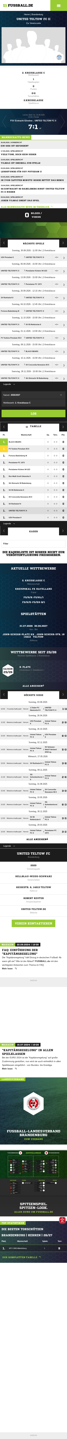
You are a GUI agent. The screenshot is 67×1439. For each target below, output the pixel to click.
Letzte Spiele (63, 242)
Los (33, 413)
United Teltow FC (33, 853)
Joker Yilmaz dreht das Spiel (20, 200)
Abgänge (4, 530)
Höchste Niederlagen (4, 694)
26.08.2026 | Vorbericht (11, 142)
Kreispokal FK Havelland (33, 589)
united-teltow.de (33, 909)
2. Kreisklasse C (33, 73)
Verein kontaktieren (33, 923)
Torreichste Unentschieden (63, 694)
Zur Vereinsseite (33, 23)
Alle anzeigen (32, 686)
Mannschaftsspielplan (4, 242)
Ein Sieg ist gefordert (15, 146)
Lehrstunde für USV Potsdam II (21, 172)
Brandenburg (37, 14)
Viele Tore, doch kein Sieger (18, 154)
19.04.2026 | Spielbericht (12, 185)
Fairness (4, 426)
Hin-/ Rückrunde (63, 426)
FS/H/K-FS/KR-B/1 (33, 602)
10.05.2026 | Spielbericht (12, 160)
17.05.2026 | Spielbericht (12, 151)
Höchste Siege (33, 695)
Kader (33, 531)
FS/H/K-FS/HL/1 (34, 597)
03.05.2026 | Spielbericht (12, 168)
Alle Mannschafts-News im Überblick (25, 207)
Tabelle (35, 426)
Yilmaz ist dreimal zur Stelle (20, 163)
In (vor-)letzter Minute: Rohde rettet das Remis (32, 180)
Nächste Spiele (33, 243)
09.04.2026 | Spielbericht (12, 197)
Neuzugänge (63, 530)
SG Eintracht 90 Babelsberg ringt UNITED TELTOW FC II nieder (33, 190)
